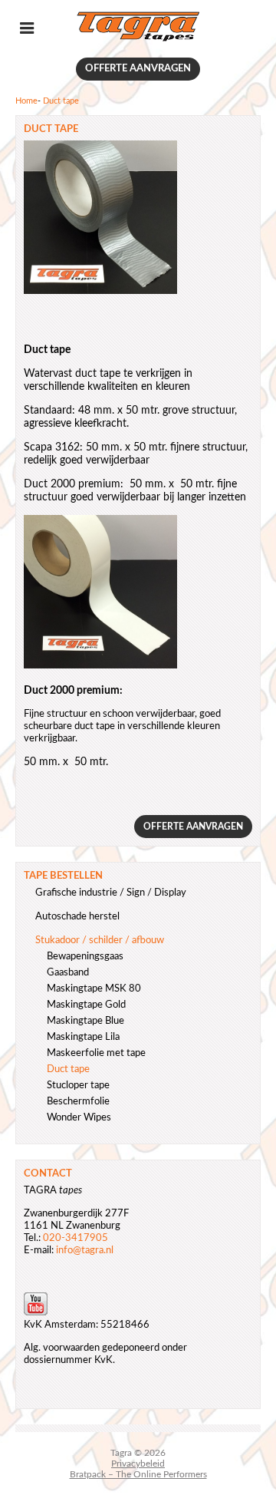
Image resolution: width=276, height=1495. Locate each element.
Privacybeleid (138, 1463)
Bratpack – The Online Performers (138, 1474)
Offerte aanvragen (138, 69)
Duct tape (68, 1069)
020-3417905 (75, 1238)
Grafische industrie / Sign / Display (110, 893)
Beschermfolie (78, 1102)
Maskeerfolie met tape (96, 1053)
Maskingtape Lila (83, 1037)
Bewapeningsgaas (85, 957)
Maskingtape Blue (85, 1021)
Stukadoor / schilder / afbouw (99, 941)
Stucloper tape (78, 1086)
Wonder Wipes (79, 1118)
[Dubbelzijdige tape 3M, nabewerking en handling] (138, 40)
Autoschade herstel (77, 917)
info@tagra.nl (84, 1251)
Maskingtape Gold (86, 1005)
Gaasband (68, 973)
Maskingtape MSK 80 (94, 989)
